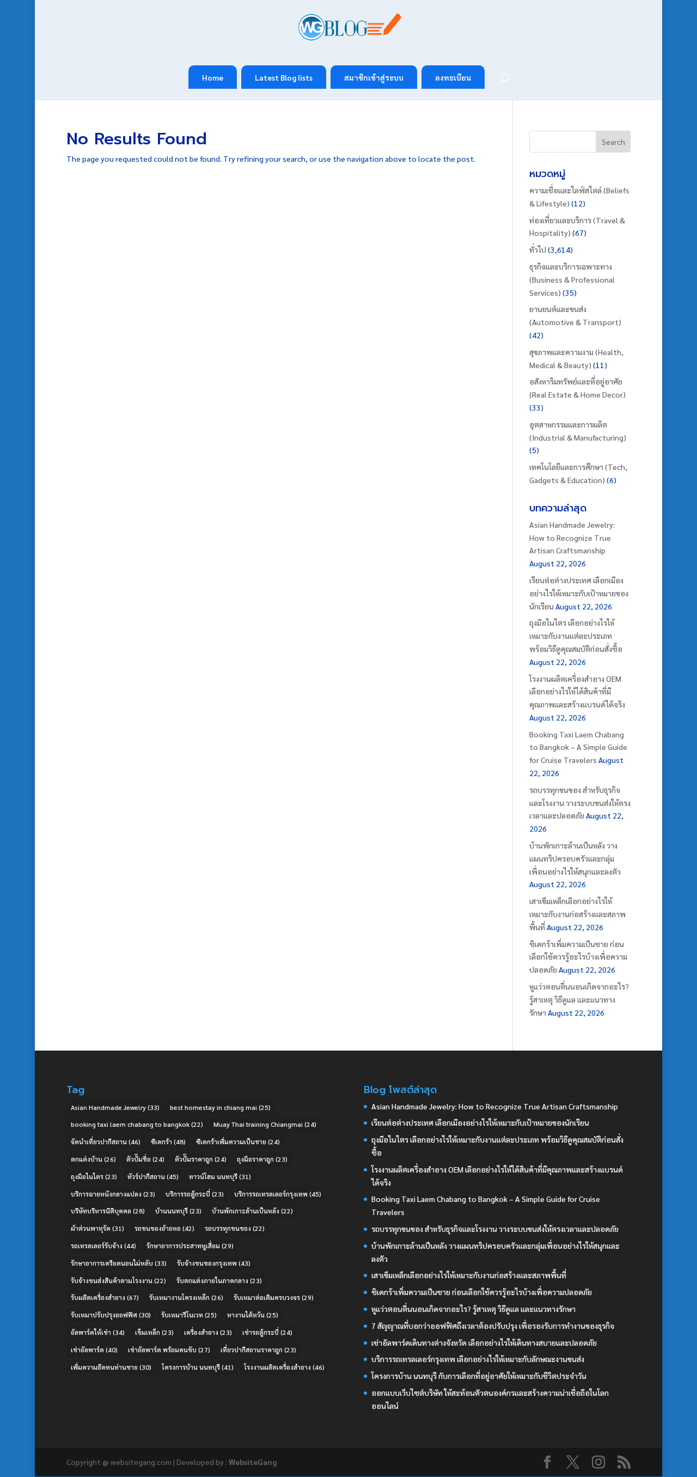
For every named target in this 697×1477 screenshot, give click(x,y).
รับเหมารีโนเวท (189, 1314)
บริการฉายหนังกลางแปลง (113, 1193)
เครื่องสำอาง (208, 1332)
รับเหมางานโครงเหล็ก (186, 1297)
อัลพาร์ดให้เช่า (98, 1332)
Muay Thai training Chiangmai (264, 1124)
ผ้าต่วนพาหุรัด (97, 1228)
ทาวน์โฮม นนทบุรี (220, 1176)
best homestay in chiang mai (220, 1107)
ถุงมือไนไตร (94, 1176)
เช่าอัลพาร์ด (94, 1349)
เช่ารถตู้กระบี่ (267, 1332)
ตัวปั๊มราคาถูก (201, 1159)
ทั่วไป (537, 249)
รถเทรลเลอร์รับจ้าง (103, 1245)
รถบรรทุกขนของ (235, 1228)
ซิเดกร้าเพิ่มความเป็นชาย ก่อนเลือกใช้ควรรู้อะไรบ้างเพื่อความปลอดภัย (578, 957)
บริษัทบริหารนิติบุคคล (108, 1210)
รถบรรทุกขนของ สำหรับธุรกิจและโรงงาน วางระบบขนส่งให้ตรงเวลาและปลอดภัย (580, 803)
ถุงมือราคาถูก (262, 1159)
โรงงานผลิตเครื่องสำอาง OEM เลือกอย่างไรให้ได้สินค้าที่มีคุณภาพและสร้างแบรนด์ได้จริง (577, 692)
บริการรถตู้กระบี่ (195, 1193)
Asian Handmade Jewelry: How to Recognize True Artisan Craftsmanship (572, 538)
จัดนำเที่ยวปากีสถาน (105, 1141)
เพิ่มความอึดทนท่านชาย (111, 1367)
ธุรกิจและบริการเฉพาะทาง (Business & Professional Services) (572, 279)
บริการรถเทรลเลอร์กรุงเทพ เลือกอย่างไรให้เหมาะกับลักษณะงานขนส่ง (477, 1359)
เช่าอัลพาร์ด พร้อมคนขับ (169, 1349)
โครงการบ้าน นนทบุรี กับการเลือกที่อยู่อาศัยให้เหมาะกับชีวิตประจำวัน (478, 1376)
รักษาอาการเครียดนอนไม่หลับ (119, 1263)
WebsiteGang (253, 1462)
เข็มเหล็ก (154, 1332)
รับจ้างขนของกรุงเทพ (213, 1263)
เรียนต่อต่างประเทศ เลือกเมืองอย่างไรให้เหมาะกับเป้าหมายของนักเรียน (578, 593)
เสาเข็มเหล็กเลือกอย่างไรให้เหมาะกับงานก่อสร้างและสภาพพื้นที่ (577, 914)
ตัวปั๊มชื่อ (145, 1159)
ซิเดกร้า (168, 1141)
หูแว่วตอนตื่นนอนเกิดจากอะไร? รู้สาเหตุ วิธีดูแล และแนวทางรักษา (579, 999)
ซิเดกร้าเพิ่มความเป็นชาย (238, 1141)
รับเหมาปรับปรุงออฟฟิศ (111, 1314)
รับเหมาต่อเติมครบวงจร (274, 1297)
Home (212, 77)
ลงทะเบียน (453, 77)
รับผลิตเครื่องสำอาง (105, 1297)
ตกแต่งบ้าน (93, 1159)
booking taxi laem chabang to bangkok (137, 1124)
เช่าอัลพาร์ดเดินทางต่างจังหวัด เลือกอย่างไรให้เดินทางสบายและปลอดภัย (484, 1342)
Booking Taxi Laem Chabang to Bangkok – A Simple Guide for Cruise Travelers (578, 747)
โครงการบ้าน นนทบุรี (198, 1367)
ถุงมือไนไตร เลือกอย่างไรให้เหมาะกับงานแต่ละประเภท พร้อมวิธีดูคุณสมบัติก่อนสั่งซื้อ (575, 636)
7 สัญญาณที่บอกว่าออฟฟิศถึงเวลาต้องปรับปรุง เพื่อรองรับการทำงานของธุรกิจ (492, 1325)
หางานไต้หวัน (252, 1314)
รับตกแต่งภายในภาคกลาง (219, 1280)
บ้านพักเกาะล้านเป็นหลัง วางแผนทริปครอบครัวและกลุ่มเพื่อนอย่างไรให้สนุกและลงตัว (575, 858)
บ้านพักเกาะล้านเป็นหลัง (252, 1210)
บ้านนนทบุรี (178, 1210)
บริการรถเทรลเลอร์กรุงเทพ (277, 1193)
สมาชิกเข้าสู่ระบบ (373, 77)
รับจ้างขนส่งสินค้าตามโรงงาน (118, 1280)
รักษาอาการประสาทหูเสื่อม (190, 1245)
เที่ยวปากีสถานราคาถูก (258, 1349)
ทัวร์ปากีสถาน (153, 1176)
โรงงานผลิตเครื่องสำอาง (284, 1367)
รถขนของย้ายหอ (164, 1228)
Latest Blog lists (284, 77)
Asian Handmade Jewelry (115, 1107)
